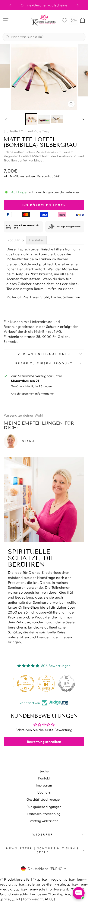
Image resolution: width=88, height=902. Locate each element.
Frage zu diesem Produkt (44, 363)
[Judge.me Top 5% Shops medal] (64, 683)
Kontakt (44, 778)
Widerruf (43, 834)
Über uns (43, 792)
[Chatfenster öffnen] (79, 893)
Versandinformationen (44, 354)
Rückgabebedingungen (44, 807)
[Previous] (10, 5)
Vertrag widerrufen (44, 821)
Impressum (44, 785)
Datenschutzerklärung (43, 814)
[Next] (78, 5)
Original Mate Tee (34, 131)
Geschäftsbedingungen (43, 799)
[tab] (15, 240)
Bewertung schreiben (44, 741)
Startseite (11, 131)
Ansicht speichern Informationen (32, 393)
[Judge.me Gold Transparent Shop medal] (23, 683)
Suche (44, 771)
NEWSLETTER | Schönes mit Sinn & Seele (43, 850)
